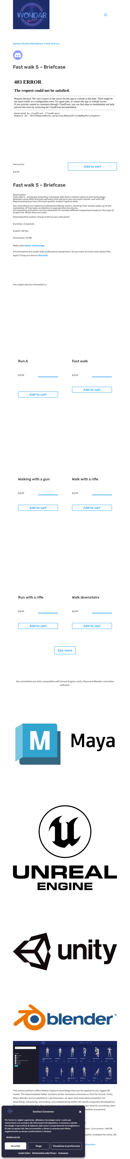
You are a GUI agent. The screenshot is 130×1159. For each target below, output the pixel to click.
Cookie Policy (24, 1153)
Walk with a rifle (85, 479)
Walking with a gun (34, 479)
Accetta (15, 1146)
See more (65, 650)
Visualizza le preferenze (66, 1146)
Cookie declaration (85, 1144)
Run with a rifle (30, 597)
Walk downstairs (85, 597)
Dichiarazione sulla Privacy (44, 1153)
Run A (23, 361)
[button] (80, 1111)
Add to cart (92, 166)
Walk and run (52, 43)
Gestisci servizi (13, 1137)
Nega (39, 1146)
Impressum (63, 1153)
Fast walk (80, 361)
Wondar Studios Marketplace (28, 43)
